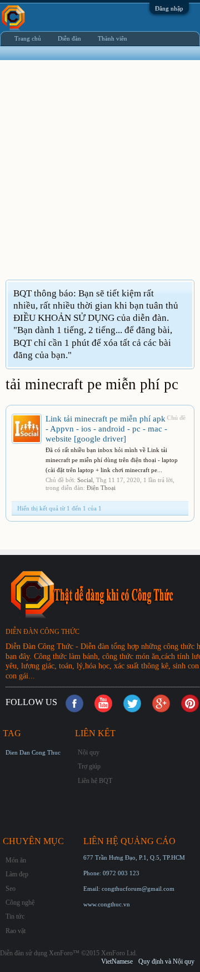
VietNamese (117, 961)
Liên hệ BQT (95, 781)
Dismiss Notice (185, 293)
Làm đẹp (17, 874)
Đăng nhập (169, 8)
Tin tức (15, 916)
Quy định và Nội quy (166, 961)
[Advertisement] (100, 177)
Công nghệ (20, 902)
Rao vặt (16, 931)
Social (85, 480)
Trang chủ (27, 38)
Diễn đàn (69, 38)
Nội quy (88, 752)
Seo (11, 888)
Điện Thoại (101, 487)
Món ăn (16, 860)
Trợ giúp (89, 766)
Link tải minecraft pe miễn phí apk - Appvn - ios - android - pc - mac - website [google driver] (106, 428)
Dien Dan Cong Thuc (33, 752)
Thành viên (112, 38)
